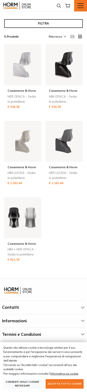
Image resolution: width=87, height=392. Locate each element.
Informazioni (14, 320)
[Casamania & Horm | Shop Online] (18, 5)
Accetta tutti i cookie (65, 383)
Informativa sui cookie (64, 373)
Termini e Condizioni (21, 334)
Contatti (10, 307)
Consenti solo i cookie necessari (22, 383)
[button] (57, 36)
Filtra (43, 23)
